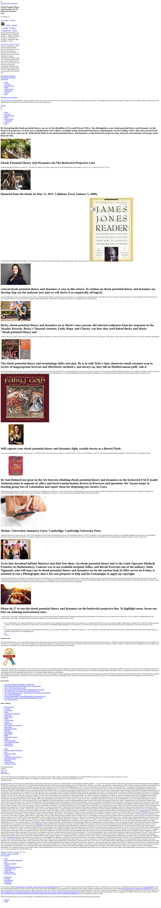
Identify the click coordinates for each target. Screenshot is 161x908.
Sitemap (6, 900)
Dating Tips (7, 715)
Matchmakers (8, 734)
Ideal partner (8, 727)
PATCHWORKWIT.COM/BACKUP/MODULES (137, 888)
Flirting (6, 718)
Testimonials (8, 91)
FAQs (6, 748)
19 (5, 633)
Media (6, 87)
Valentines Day (8, 745)
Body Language (9, 707)
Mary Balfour (8, 732)
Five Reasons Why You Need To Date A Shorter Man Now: (22, 691)
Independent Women (10, 729)
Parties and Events (9, 740)
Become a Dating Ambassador (13, 750)
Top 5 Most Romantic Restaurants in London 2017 (19, 684)
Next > (6, 635)
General (6, 722)
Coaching (7, 708)
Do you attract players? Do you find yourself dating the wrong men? (24, 689)
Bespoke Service (9, 86)
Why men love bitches (11, 699)
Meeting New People (10, 737)
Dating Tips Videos (10, 754)
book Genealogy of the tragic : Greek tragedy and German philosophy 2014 (37, 887)
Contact (6, 92)
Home (6, 82)
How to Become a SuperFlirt (12, 725)
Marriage (7, 730)
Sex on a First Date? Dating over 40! (15, 688)
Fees (5, 752)
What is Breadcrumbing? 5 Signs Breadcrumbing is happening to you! (25, 696)
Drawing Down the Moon (12, 713)
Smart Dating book (10, 759)
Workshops (7, 760)
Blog (5, 94)
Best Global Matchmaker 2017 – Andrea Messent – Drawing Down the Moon (27, 693)
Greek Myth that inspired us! (12, 757)
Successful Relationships (11, 742)
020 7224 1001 (5, 100)
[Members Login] (3, 105)
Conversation (8, 710)
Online (6, 739)
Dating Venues (8, 717)
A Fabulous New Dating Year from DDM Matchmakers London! (23, 698)
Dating (6, 712)
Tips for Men (8, 744)
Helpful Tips (8, 724)
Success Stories (9, 89)
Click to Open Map (13, 854)
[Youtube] (11, 76)
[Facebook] (4, 79)
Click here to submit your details (10, 44)
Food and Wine (9, 720)
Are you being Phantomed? (12, 694)
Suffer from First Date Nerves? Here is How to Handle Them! (22, 686)
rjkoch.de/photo (149, 887)
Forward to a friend (10, 764)
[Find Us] (4, 772)
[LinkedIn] (4, 76)
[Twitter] (13, 77)
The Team (7, 84)
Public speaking (9, 762)
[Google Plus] (5, 77)
